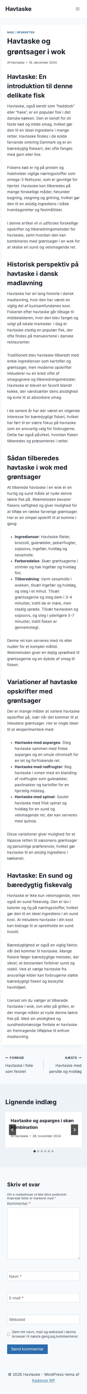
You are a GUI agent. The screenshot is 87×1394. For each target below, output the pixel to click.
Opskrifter (26, 32)
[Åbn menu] (77, 8)
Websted (17, 1319)
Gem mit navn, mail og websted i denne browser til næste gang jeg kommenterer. (45, 1334)
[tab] (34, 1151)
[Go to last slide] (12, 1129)
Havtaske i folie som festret (19, 1065)
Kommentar (19, 1203)
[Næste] (74, 1129)
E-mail (16, 1298)
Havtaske (18, 62)
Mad (10, 32)
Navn (15, 1276)
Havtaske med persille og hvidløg (65, 1065)
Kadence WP (43, 1380)
